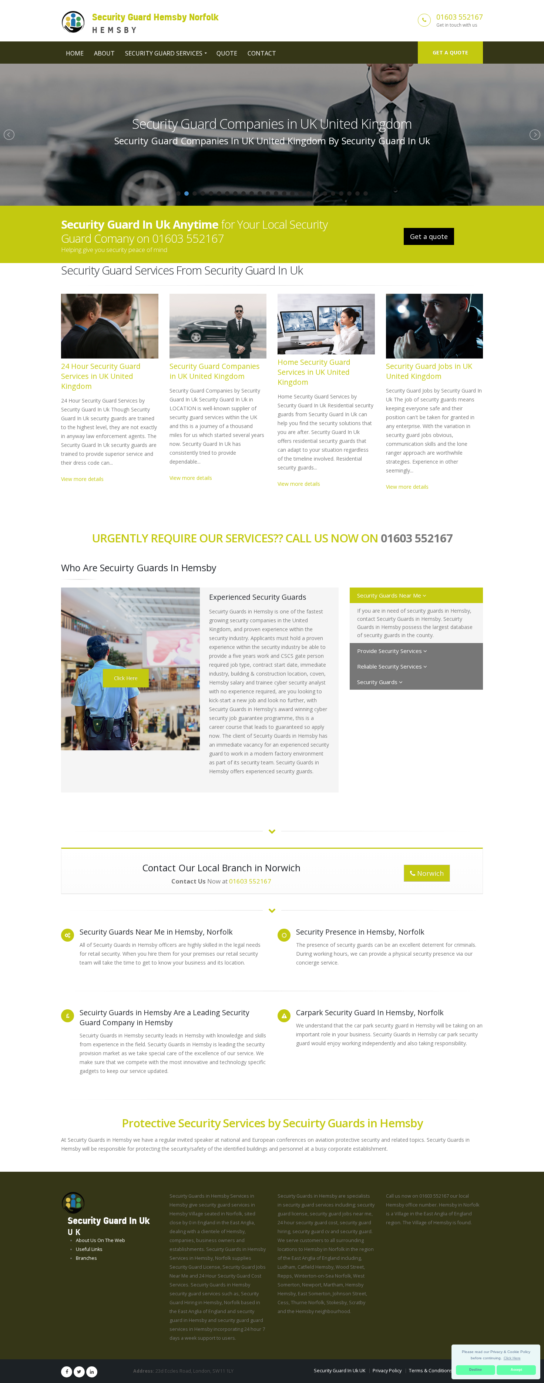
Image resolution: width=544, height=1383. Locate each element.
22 (349, 193)
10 (251, 193)
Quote (226, 53)
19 (325, 193)
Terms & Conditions (431, 1370)
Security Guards (378, 682)
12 (268, 193)
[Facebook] (66, 1371)
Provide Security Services (390, 651)
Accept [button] (516, 1370)
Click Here (126, 678)
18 (317, 193)
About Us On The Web (100, 1240)
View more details (82, 478)
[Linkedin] (91, 1371)
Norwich (429, 873)
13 (276, 193)
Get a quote (450, 52)
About (104, 53)
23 (357, 193)
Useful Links (89, 1249)
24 (365, 193)
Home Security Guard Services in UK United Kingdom (272, 123)
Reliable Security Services (390, 666)
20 (333, 193)
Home (75, 53)
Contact (262, 53)
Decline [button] (475, 1370)
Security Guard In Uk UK (339, 1370)
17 (308, 193)
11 (260, 193)
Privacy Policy (387, 1370)
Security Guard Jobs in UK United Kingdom (429, 371)
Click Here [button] (512, 1358)
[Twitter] (79, 1371)
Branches (86, 1258)
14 (284, 193)
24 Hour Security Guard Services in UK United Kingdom (101, 376)
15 (292, 193)
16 (300, 193)
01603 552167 (459, 17)
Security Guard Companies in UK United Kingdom (214, 371)
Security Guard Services (163, 53)
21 (341, 193)
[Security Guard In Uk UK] (73, 1202)
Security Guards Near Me (390, 595)
